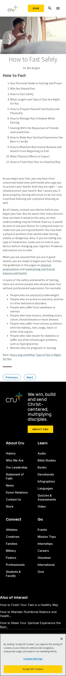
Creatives (12, 537)
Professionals (15, 565)
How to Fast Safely (21, 94)
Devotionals (46, 474)
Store (9, 506)
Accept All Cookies (33, 669)
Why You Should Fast (22, 88)
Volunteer (44, 558)
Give (36, 8)
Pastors (11, 558)
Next (30, 377)
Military (11, 551)
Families (11, 544)
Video (42, 506)
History (11, 453)
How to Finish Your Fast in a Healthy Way (35, 162)
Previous (12, 377)
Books (42, 467)
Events (42, 530)
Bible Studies (47, 460)
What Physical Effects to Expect (30, 156)
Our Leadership (16, 467)
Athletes (11, 530)
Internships (45, 544)
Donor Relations (17, 492)
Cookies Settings (33, 658)
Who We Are (14, 460)
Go (40, 519)
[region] (33, 655)
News (10, 485)
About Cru (40, 429)
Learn (42, 443)
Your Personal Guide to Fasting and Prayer (36, 83)
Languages (45, 488)
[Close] (62, 639)
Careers (43, 551)
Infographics (46, 481)
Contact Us (13, 499)
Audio (42, 453)
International (46, 565)
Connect (13, 519)
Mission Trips (47, 537)
